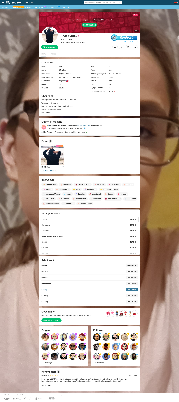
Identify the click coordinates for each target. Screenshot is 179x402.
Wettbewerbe (52, 7)
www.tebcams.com (29, 395)
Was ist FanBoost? (131, 42)
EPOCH (48, 395)
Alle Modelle (6, 7)
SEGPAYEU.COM (57, 395)
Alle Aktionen (39, 7)
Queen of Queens (83, 126)
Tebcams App (65, 7)
